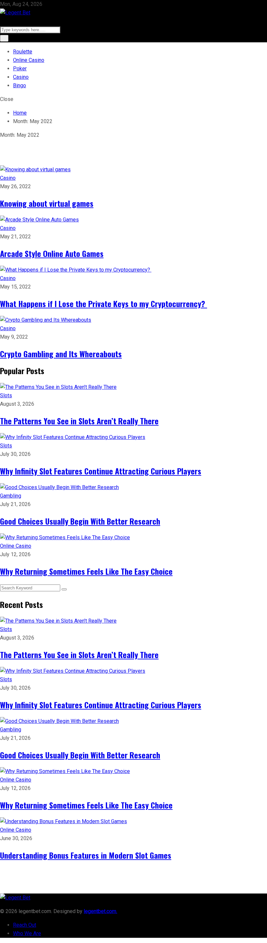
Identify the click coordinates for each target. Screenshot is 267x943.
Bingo (19, 85)
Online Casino (28, 60)
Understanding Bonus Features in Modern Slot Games (85, 855)
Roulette (22, 52)
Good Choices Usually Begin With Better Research (80, 521)
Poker (20, 68)
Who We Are (27, 933)
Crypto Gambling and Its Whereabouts (61, 353)
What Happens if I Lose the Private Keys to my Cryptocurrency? (103, 303)
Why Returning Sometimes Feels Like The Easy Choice (86, 571)
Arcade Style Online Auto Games (52, 253)
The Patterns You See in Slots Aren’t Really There (79, 421)
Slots (6, 395)
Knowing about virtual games (46, 203)
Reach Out (24, 925)
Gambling (10, 496)
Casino (21, 77)
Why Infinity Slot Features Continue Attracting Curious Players (100, 471)
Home (20, 113)
